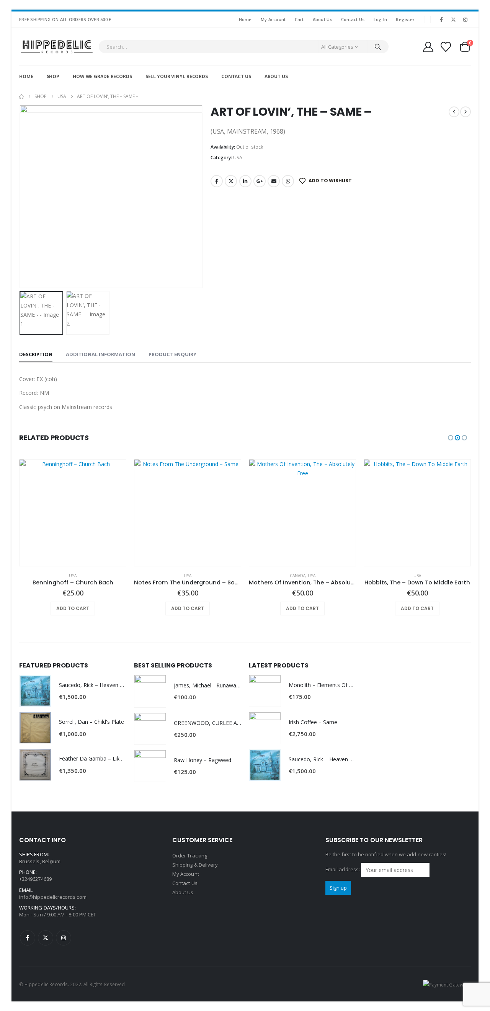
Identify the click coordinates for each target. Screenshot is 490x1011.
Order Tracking (189, 855)
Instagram (63, 938)
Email (274, 181)
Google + (259, 181)
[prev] (454, 111)
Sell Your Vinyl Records (176, 76)
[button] (21, 196)
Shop (53, 76)
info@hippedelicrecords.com (53, 896)
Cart (299, 19)
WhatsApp (288, 181)
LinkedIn (245, 181)
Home (245, 19)
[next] (465, 111)
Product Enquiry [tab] (172, 354)
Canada (297, 575)
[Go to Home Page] (21, 96)
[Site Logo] (57, 46)
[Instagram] (465, 20)
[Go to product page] (73, 513)
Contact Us (353, 19)
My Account (273, 19)
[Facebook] (441, 20)
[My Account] (428, 47)
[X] (454, 20)
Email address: (343, 869)
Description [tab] (35, 354)
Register (405, 19)
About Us (322, 19)
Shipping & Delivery (195, 864)
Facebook (217, 181)
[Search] (378, 46)
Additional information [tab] (100, 354)
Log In (380, 19)
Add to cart (72, 608)
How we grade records (102, 76)
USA (237, 157)
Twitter (231, 181)
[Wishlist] (446, 47)
